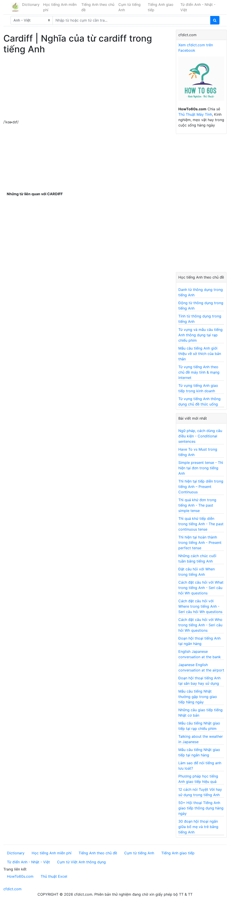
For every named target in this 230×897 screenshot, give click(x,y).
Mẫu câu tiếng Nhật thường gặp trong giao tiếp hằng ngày (197, 696)
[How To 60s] (201, 81)
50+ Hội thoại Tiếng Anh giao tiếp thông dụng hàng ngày (200, 808)
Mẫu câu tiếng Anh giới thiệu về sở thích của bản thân (199, 353)
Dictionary (31, 4)
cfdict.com (12, 889)
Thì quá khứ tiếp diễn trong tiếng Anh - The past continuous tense (200, 524)
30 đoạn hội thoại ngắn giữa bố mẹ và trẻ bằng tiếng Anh (198, 826)
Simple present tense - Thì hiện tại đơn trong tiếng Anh (200, 468)
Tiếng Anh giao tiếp (160, 7)
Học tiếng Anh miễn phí (60, 7)
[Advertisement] (86, 87)
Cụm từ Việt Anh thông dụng (81, 862)
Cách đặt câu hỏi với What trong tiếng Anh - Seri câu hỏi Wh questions (200, 587)
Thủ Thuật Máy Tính (195, 114)
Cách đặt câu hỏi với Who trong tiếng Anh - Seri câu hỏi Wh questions (200, 625)
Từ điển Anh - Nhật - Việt (197, 7)
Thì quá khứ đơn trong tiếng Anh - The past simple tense (197, 505)
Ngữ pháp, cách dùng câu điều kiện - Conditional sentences (200, 436)
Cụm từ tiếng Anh (129, 7)
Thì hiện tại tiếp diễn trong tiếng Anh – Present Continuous (200, 486)
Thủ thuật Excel (54, 876)
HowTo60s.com (20, 876)
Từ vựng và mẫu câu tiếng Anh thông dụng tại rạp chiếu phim (200, 335)
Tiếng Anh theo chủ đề (97, 7)
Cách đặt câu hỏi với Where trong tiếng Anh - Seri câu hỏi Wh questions (200, 606)
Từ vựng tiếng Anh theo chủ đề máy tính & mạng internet (198, 372)
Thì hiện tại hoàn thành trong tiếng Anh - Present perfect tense (199, 542)
